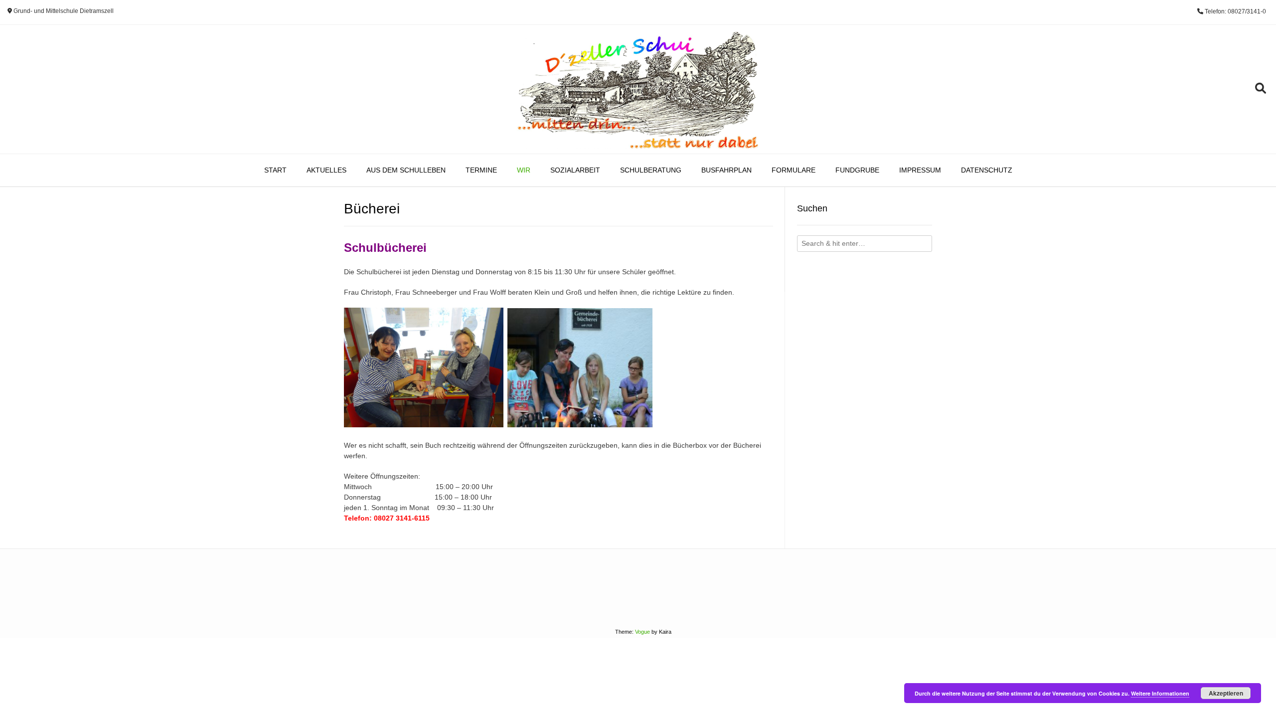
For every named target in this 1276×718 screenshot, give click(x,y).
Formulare (793, 170)
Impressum (920, 170)
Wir (523, 170)
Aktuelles (326, 170)
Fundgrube (857, 170)
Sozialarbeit (575, 170)
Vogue (642, 632)
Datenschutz (986, 170)
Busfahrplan (726, 170)
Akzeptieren (1226, 693)
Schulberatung (650, 170)
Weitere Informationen (1160, 693)
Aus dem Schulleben (406, 170)
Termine (481, 170)
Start (275, 170)
